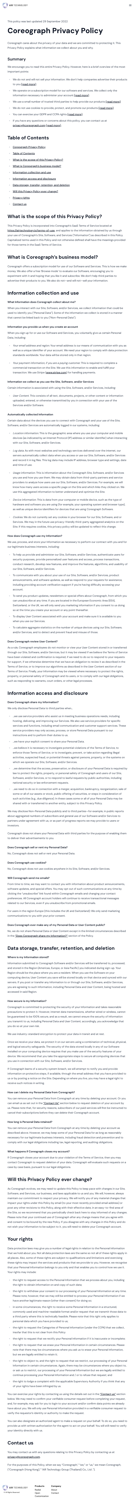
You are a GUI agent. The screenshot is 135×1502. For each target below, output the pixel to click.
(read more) (28, 84)
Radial (38, 1489)
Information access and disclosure (34, 178)
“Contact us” (108, 1394)
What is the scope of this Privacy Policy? (38, 159)
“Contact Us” (51, 1103)
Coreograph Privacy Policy (29, 147)
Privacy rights (21, 197)
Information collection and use (32, 172)
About (54, 1489)
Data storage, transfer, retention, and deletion (41, 185)
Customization (42, 1496)
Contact (55, 1493)
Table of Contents (24, 153)
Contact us (19, 204)
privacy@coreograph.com (29, 125)
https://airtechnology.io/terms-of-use (31, 230)
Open (37, 1493)
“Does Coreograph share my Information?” (41, 935)
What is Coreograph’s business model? (37, 166)
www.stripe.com (56, 372)
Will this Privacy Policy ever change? (35, 191)
